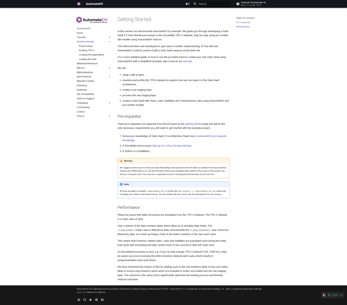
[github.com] (84, 299)
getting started (193, 123)
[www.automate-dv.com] (78, 299)
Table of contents (245, 18)
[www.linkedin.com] (96, 299)
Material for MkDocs (96, 292)
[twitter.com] (90, 299)
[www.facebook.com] (102, 299)
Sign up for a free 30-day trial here (171, 145)
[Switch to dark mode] (187, 4)
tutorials (187, 61)
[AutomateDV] (79, 4)
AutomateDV (84, 28)
